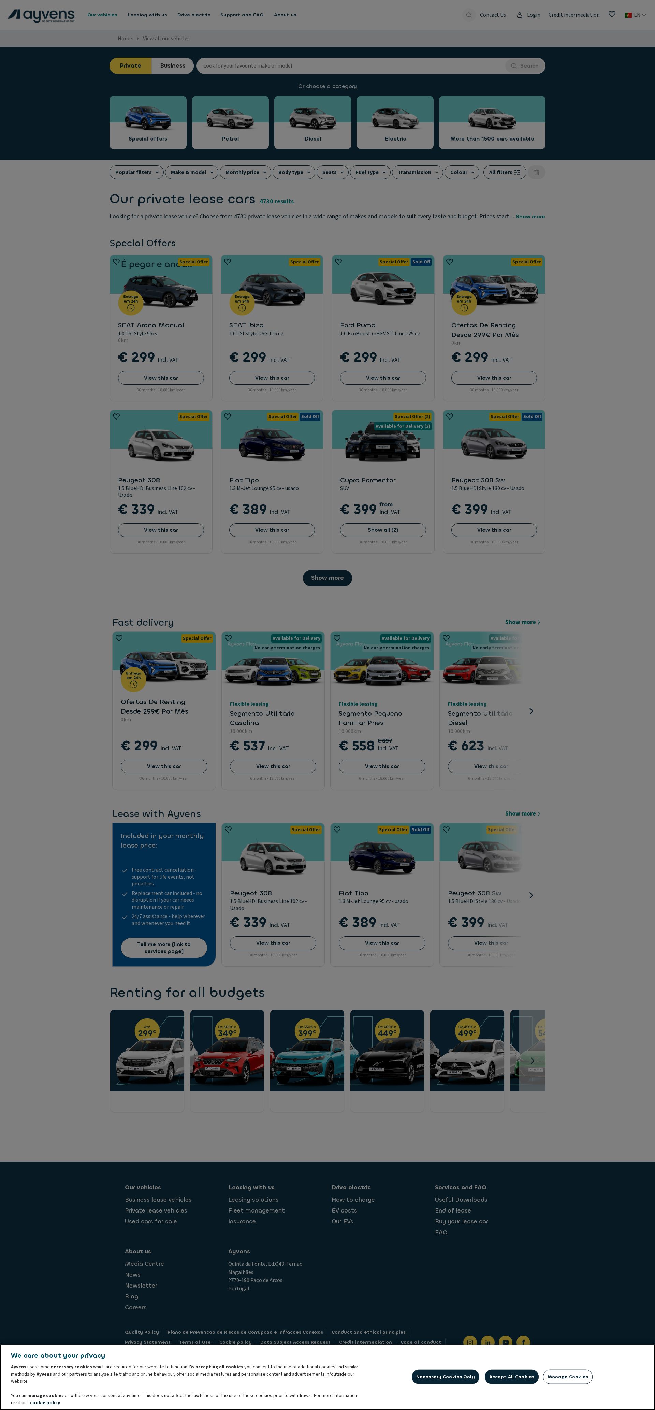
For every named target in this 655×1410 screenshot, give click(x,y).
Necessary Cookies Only (445, 1377)
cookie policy (45, 1402)
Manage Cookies (568, 1377)
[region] (327, 1377)
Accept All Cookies (511, 1377)
